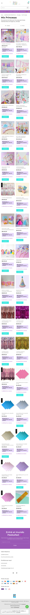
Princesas (19, 14)
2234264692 (3, 565)
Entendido (18, 612)
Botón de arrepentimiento (15, 605)
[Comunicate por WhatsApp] (27, 606)
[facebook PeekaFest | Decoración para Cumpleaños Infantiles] (16, 573)
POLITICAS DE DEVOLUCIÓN (7, 556)
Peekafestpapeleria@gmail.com (7, 568)
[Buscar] (27, 7)
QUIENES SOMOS (4, 554)
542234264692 (4, 563)
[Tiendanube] (15, 607)
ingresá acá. (24, 604)
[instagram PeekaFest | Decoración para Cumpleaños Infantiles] (13, 573)
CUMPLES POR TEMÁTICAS (10, 14)
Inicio (2, 14)
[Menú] (2, 3)
